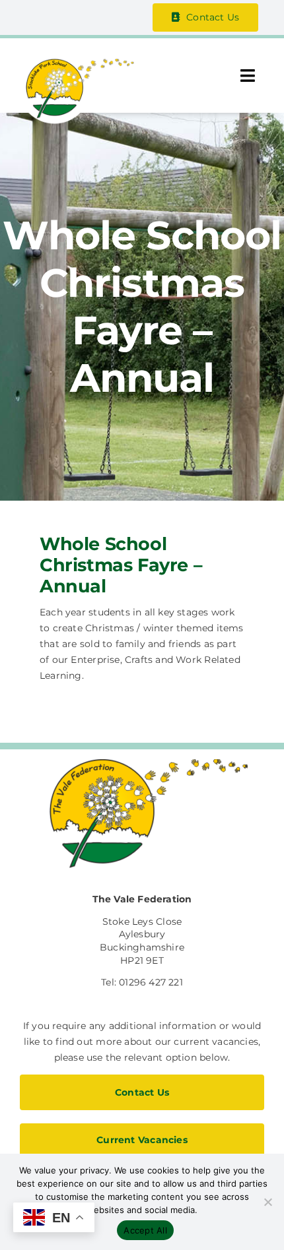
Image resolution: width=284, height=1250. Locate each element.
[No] (267, 1201)
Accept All (145, 1230)
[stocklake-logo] (76, 63)
